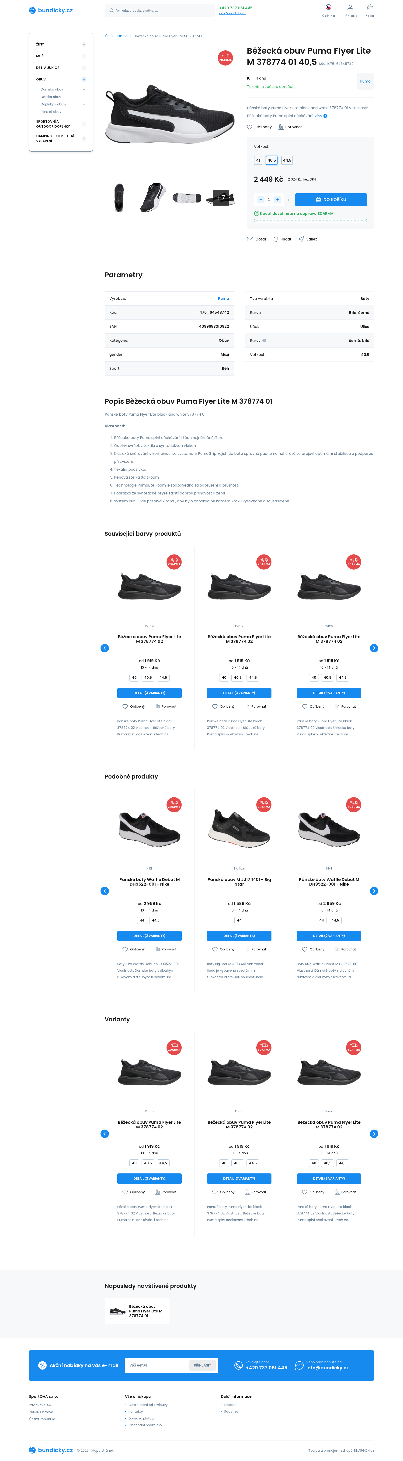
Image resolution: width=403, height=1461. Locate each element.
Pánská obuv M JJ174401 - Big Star (239, 882)
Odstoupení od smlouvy (148, 1404)
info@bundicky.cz (232, 13)
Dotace (230, 1404)
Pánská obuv (51, 111)
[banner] (61, 10)
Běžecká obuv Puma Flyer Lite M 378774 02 (149, 639)
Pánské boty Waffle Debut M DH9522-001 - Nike (149, 882)
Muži (40, 56)
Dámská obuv (52, 89)
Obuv (121, 36)
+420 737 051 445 (236, 8)
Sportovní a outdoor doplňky (53, 124)
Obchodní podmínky (145, 1425)
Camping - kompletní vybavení (55, 138)
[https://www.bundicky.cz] (106, 36)
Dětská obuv (51, 96)
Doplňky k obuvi (53, 104)
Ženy (40, 44)
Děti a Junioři (48, 67)
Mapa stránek (102, 1450)
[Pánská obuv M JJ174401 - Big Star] (239, 829)
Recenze (231, 1411)
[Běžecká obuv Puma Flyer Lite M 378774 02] (149, 586)
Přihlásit (202, 1365)
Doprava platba (141, 1418)
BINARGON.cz (364, 1450)
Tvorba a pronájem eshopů (330, 1450)
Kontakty (136, 1411)
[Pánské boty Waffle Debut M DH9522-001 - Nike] (149, 829)
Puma (365, 81)
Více (318, 116)
